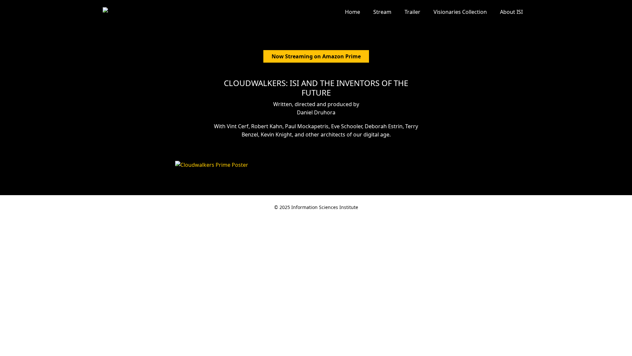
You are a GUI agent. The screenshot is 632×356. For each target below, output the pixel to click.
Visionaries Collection (460, 11)
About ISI (511, 11)
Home (352, 11)
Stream (382, 11)
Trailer (412, 11)
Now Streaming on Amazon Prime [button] (316, 56)
